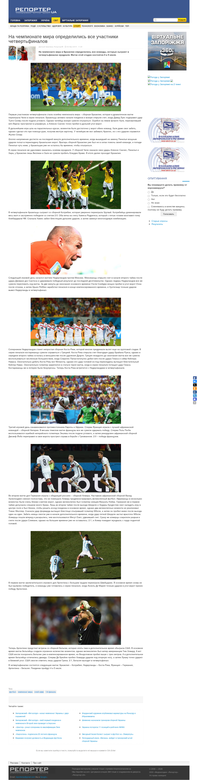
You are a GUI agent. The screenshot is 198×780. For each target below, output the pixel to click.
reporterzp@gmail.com (25, 777)
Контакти (26, 762)
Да (152, 191)
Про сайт (37, 762)
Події (33, 26)
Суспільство (44, 26)
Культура (67, 26)
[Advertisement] (75, 680)
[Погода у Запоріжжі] (159, 76)
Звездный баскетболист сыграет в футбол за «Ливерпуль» (108, 734)
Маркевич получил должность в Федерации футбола (38, 738)
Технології (87, 26)
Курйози (119, 26)
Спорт (77, 26)
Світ (56, 20)
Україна (45, 20)
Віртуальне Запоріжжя (75, 20)
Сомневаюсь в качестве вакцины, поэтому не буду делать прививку (166, 208)
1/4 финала (51, 691)
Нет (153, 199)
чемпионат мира (25, 691)
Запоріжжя (30, 20)
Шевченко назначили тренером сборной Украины (103, 720)
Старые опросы (160, 220)
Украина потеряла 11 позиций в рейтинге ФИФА (103, 727)
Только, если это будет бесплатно (168, 195)
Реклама (14, 762)
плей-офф (39, 691)
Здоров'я (56, 26)
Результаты (157, 223)
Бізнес (110, 26)
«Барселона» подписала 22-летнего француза (36, 734)
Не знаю (155, 202)
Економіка (99, 26)
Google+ (43, 777)
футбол (12, 691)
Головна (15, 20)
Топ (127, 26)
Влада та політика (19, 26)
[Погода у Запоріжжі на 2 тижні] (164, 83)
